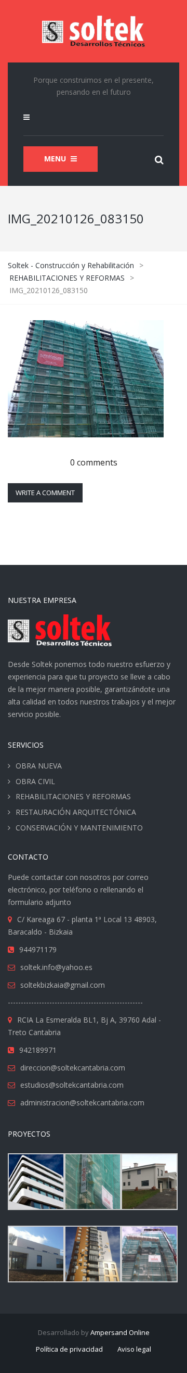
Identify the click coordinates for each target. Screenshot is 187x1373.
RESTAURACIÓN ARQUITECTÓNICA (76, 812)
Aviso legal (134, 1349)
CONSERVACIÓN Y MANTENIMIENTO (79, 828)
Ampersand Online (120, 1332)
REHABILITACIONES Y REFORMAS (73, 796)
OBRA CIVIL (35, 781)
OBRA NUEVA (39, 766)
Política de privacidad (69, 1349)
